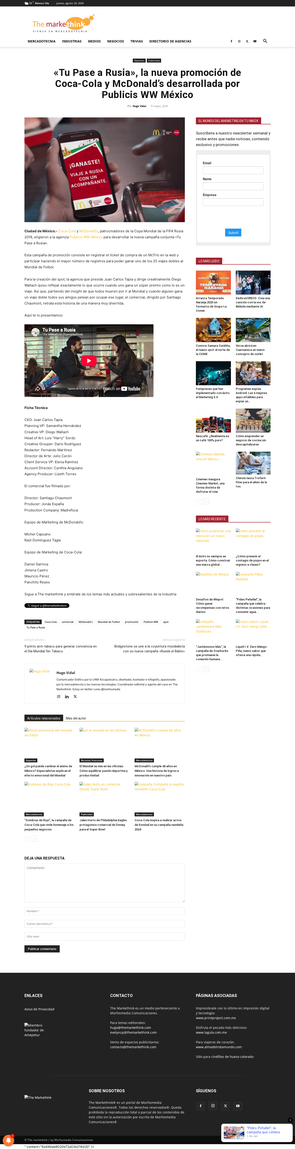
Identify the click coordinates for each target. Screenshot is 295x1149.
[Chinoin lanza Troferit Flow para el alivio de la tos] (253, 463)
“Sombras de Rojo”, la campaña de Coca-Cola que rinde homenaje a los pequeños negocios (49, 824)
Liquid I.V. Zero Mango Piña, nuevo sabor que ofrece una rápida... (251, 651)
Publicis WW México (86, 237)
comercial (68, 622)
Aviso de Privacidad (39, 1009)
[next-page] (35, 839)
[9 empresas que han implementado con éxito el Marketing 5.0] (213, 373)
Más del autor (76, 718)
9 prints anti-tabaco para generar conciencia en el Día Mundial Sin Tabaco (60, 648)
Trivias (136, 41)
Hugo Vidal (139, 106)
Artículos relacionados (43, 718)
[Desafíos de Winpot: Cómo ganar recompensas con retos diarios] (213, 584)
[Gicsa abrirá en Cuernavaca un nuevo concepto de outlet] (253, 330)
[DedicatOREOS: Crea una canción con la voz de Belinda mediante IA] (253, 283)
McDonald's (86, 622)
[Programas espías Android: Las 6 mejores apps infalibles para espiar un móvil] (253, 373)
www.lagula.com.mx (211, 1032)
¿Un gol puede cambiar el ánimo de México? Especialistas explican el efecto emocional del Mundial (48, 770)
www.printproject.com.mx (216, 1018)
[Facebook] (231, 41)
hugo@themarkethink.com (130, 1027)
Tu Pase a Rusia (36, 627)
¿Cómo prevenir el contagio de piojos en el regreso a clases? (252, 560)
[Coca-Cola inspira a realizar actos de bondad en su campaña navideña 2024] (160, 799)
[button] (265, 41)
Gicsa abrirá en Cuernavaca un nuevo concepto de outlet (250, 350)
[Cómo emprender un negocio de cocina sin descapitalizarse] (253, 421)
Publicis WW (151, 622)
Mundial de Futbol (109, 622)
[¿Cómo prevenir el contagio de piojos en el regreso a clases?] (253, 540)
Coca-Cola (67, 231)
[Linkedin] (68, 697)
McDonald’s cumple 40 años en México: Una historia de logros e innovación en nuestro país (157, 770)
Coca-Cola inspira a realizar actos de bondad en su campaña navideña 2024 (159, 824)
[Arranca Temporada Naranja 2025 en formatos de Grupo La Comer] (213, 283)
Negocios (115, 41)
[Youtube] (254, 41)
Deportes (139, 60)
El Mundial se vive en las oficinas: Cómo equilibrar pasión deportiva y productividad (103, 770)
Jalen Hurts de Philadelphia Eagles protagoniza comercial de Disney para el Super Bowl (103, 824)
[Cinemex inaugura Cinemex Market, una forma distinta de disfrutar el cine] (213, 464)
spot (165, 622)
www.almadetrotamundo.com (219, 1047)
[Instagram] (239, 41)
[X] (247, 41)
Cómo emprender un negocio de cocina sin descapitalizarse (251, 440)
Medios (94, 41)
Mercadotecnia (42, 41)
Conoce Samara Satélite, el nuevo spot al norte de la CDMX (213, 350)
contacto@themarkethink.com (133, 1047)
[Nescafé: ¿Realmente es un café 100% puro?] (213, 421)
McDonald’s (88, 231)
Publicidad (154, 60)
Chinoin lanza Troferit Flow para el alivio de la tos (251, 482)
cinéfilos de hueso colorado (232, 1056)
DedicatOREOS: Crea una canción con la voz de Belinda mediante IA (253, 302)
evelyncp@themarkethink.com (133, 1032)
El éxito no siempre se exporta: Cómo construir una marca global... (213, 560)
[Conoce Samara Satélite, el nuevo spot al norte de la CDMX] (213, 330)
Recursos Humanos (91, 760)
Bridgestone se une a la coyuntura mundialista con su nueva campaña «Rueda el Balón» (149, 648)
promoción (132, 622)
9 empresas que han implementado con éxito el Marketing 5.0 (213, 393)
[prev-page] (27, 839)
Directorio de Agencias (170, 41)
